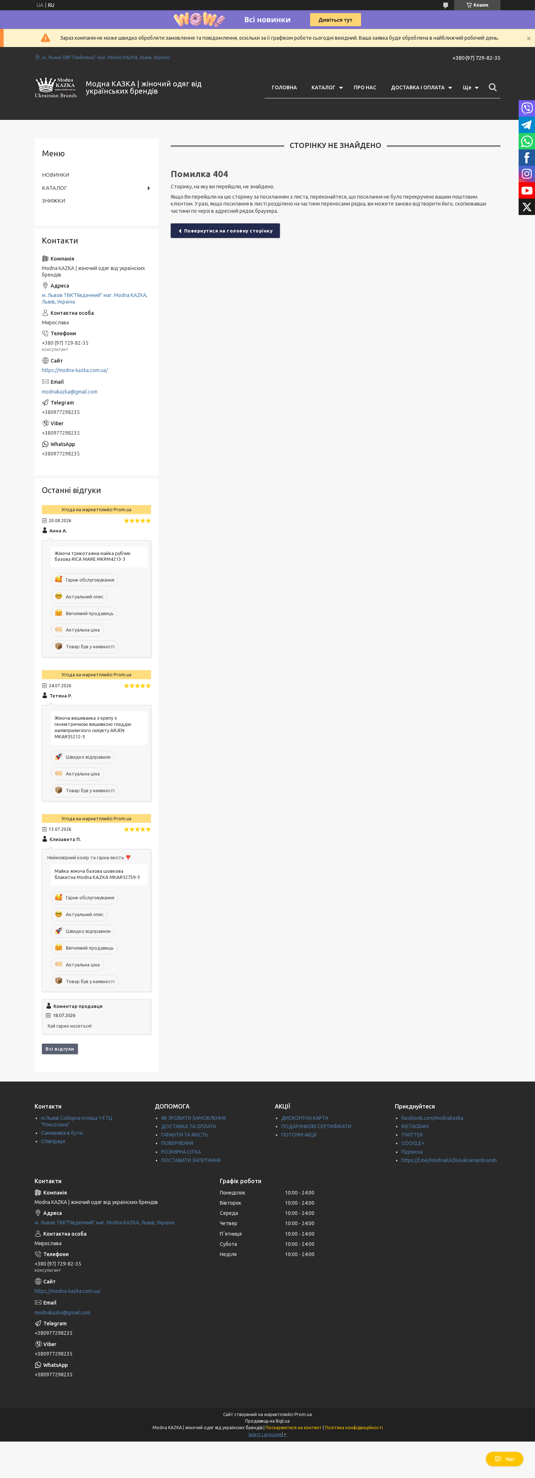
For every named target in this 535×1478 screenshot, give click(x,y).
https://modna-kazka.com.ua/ (75, 370)
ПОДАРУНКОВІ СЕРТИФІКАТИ (316, 1126)
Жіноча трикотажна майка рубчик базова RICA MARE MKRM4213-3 (93, 556)
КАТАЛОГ (324, 87)
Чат (510, 1459)
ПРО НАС (365, 87)
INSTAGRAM (415, 1126)
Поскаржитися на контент (294, 1427)
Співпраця (53, 1141)
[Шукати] (491, 87)
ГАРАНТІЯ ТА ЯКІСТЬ (184, 1135)
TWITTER (412, 1135)
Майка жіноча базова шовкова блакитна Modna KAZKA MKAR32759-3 (97, 874)
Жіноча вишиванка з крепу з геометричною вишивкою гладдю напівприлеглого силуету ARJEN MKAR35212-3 (93, 727)
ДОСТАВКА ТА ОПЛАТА (188, 1126)
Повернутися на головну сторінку (228, 230)
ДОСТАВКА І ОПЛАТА (418, 87)
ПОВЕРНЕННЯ (177, 1143)
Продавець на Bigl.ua (267, 1421)
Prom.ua (303, 1414)
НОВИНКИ (55, 175)
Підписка (412, 1152)
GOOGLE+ (412, 1143)
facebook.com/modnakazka (432, 1118)
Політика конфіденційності (354, 1427)
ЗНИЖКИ (53, 201)
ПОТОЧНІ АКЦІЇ (299, 1135)
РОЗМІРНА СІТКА (181, 1152)
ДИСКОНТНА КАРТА (304, 1118)
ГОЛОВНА (284, 87)
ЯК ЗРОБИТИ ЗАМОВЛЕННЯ (193, 1118)
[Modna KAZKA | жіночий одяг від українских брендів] (56, 87)
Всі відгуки (59, 1048)
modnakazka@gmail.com (70, 392)
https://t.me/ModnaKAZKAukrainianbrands (449, 1160)
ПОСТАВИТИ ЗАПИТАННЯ (191, 1160)
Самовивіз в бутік (62, 1133)
